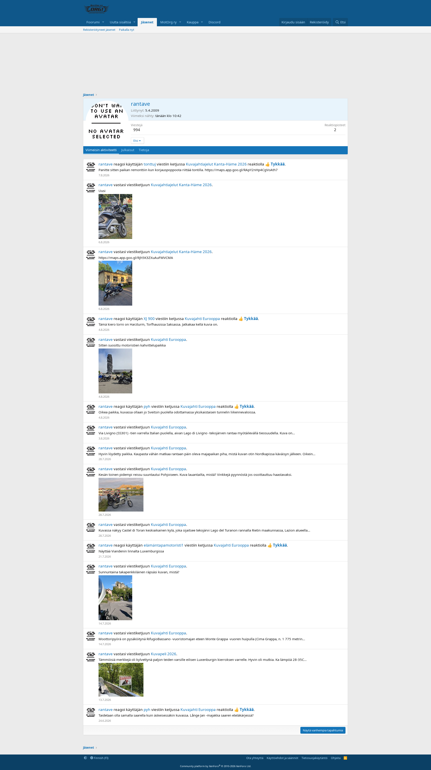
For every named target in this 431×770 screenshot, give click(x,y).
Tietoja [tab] (144, 150)
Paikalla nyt (126, 30)
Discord (214, 22)
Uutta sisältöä (120, 22)
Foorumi (93, 22)
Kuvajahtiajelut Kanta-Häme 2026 (216, 164)
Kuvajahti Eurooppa (202, 318)
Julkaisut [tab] (127, 150)
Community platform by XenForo (215, 766)
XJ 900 (149, 318)
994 (136, 129)
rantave (106, 164)
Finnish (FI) (100, 758)
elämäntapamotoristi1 (164, 545)
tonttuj (150, 164)
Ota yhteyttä (254, 758)
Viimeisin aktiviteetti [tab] (101, 150)
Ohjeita (336, 758)
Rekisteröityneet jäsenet (99, 30)
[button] (103, 22)
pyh (147, 406)
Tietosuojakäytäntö (314, 758)
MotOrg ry (168, 22)
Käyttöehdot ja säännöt (282, 758)
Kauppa (192, 22)
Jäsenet (147, 22)
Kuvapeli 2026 (163, 653)
